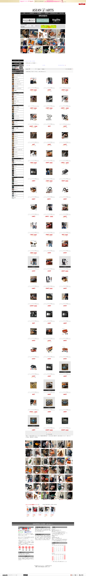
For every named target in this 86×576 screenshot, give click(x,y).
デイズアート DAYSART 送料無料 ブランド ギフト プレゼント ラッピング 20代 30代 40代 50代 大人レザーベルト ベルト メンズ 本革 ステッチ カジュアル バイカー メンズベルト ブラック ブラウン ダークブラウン (49, 251)
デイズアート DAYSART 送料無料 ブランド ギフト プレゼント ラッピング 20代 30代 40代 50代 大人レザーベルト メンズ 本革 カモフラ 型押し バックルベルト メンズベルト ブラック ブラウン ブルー (65, 269)
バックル (43, 65)
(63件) (35, 109)
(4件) (35, 127)
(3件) (66, 109)
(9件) (35, 145)
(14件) (66, 145)
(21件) (66, 127)
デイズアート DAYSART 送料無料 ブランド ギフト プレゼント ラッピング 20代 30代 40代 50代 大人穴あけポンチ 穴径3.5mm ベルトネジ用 (33, 142)
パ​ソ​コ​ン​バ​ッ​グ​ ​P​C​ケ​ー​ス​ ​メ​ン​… (29, 513)
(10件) (35, 377)
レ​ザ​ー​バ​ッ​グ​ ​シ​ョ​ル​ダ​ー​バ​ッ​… (47, 513)
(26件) (51, 109)
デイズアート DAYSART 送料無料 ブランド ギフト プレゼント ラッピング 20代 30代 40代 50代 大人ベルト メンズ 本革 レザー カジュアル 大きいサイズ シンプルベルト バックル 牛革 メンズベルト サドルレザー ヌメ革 (33, 338)
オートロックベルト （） (62, 65)
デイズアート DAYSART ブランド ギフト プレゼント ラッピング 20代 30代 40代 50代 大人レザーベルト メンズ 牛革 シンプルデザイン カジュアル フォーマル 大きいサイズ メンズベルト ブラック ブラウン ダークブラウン (65, 88)
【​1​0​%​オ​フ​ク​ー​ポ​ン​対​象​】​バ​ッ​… (53, 513)
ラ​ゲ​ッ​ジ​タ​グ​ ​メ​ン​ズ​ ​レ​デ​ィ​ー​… (35, 513)
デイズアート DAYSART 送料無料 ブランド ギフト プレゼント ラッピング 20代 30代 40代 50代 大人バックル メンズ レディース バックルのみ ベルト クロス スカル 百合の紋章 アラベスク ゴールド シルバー (65, 232)
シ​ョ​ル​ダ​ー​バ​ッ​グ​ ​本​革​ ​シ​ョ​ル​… (41, 513)
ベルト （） (28, 65)
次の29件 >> (50, 432)
